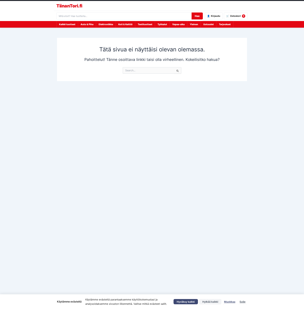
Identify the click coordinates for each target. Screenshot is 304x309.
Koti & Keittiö (125, 24)
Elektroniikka (106, 24)
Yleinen (194, 24)
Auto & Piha (87, 24)
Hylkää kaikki (210, 301)
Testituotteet (145, 24)
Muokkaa (229, 301)
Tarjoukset (225, 24)
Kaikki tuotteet (67, 24)
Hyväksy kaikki (186, 301)
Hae (197, 16)
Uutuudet (208, 24)
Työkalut (162, 24)
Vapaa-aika (178, 24)
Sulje (242, 301)
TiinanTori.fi (69, 6)
